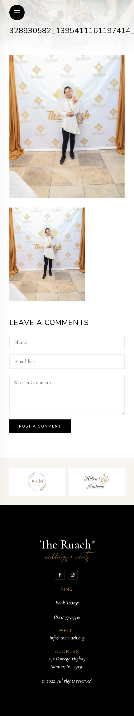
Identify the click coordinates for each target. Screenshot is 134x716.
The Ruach (67, 550)
